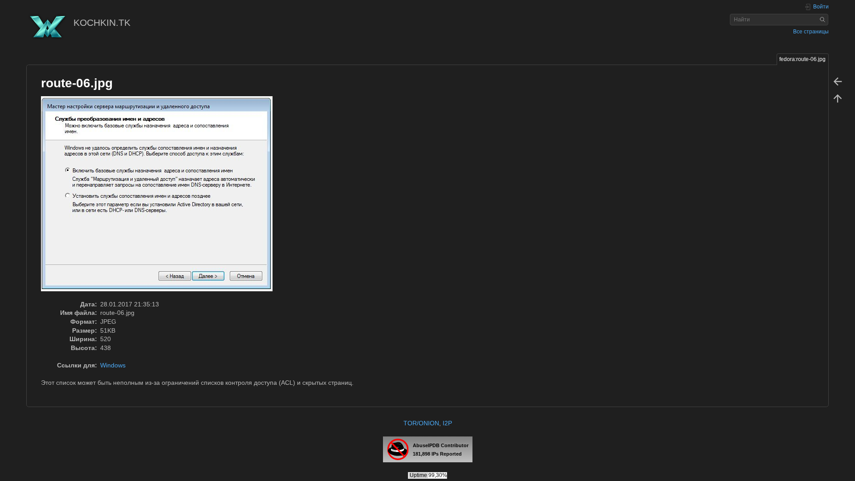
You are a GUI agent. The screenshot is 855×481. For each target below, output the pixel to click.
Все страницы (811, 32)
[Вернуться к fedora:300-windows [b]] (837, 81)
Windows (113, 365)
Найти (823, 19)
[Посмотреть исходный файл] (161, 197)
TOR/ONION (421, 423)
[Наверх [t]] (837, 98)
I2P (447, 423)
